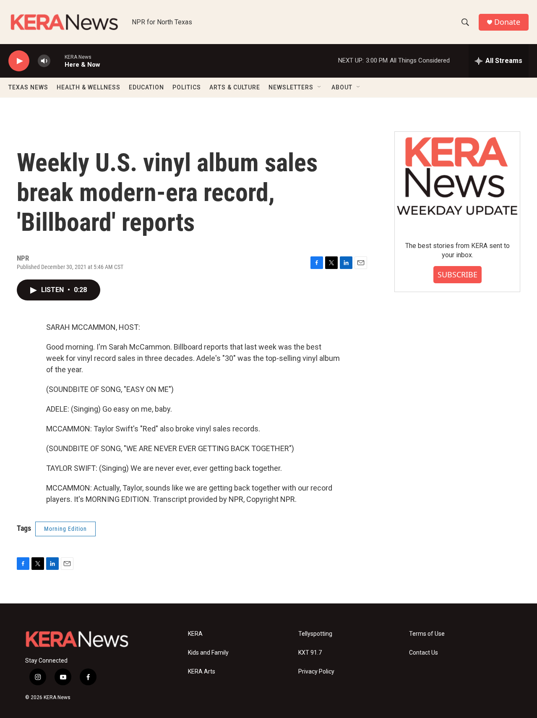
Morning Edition (65, 528)
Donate (507, 22)
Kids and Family (208, 653)
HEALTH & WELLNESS (88, 87)
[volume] (44, 61)
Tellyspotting (315, 634)
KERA (195, 634)
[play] (19, 61)
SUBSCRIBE (457, 274)
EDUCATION (146, 87)
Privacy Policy (316, 671)
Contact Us (423, 653)
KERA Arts (201, 671)
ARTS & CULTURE (234, 87)
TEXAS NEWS (28, 87)
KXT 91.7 (310, 653)
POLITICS (186, 87)
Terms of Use (427, 634)
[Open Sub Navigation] (319, 87)
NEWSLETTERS (290, 87)
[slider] (57, 60)
